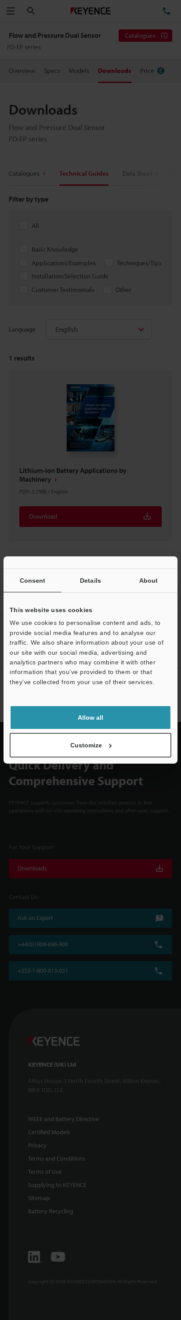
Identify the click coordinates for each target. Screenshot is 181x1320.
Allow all (90, 717)
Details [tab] (90, 580)
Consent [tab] (33, 580)
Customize (86, 745)
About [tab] (148, 580)
